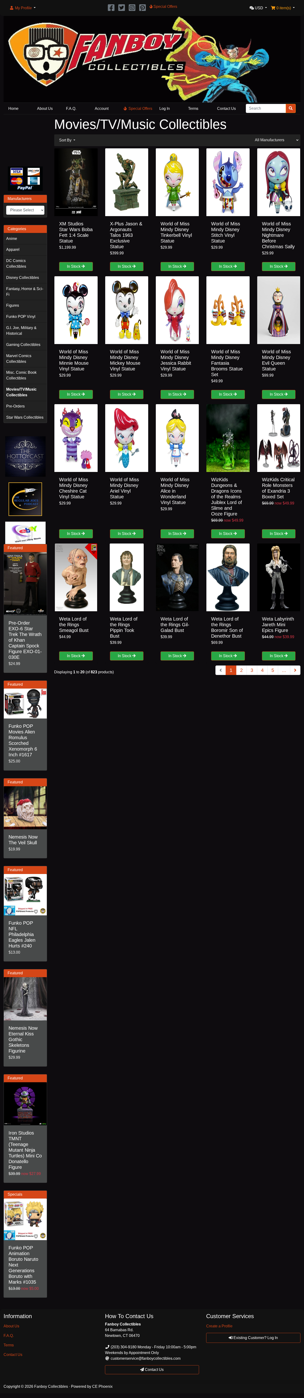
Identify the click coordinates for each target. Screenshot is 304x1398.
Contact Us (226, 109)
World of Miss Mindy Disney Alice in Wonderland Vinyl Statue (175, 491)
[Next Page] (295, 670)
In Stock (74, 266)
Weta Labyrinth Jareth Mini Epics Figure (278, 624)
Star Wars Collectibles (24, 417)
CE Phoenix (102, 1386)
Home (13, 109)
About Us (45, 109)
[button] (22, 8)
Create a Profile (219, 1326)
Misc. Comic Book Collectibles (21, 375)
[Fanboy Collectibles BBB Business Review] (25, 139)
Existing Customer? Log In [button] (255, 1338)
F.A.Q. (71, 109)
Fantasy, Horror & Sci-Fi (24, 291)
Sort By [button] (65, 140)
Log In (164, 109)
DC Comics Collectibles (16, 263)
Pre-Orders (15, 406)
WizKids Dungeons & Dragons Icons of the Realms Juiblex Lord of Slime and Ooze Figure (226, 496)
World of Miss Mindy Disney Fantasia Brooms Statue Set (227, 363)
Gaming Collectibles (23, 345)
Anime (11, 239)
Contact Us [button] (154, 1370)
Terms (193, 109)
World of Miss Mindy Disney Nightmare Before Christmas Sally (278, 235)
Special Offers (140, 109)
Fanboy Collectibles (51, 1386)
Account (102, 109)
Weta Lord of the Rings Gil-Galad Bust (175, 624)
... (284, 670)
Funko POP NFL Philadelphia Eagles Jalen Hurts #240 (22, 934)
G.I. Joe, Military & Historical (21, 330)
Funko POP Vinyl (20, 317)
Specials (15, 1194)
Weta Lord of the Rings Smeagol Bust (74, 624)
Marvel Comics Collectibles (18, 359)
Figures (12, 305)
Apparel (12, 250)
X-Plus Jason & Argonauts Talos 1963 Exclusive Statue (126, 235)
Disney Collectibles (22, 278)
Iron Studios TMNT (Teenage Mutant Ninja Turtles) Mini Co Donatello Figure (25, 1150)
